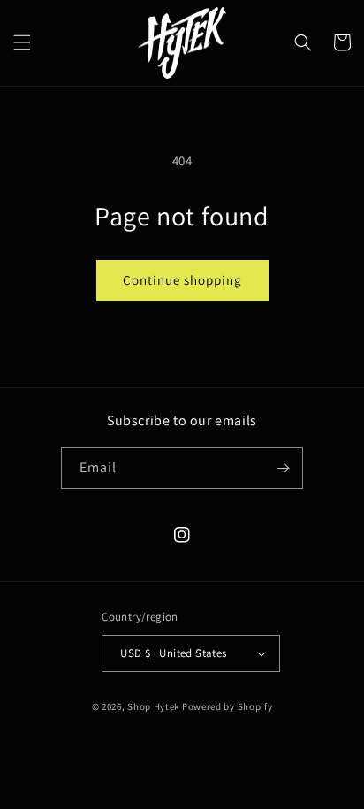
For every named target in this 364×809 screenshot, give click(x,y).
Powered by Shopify (227, 706)
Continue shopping (182, 279)
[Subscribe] (282, 468)
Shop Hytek (153, 706)
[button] (22, 42)
